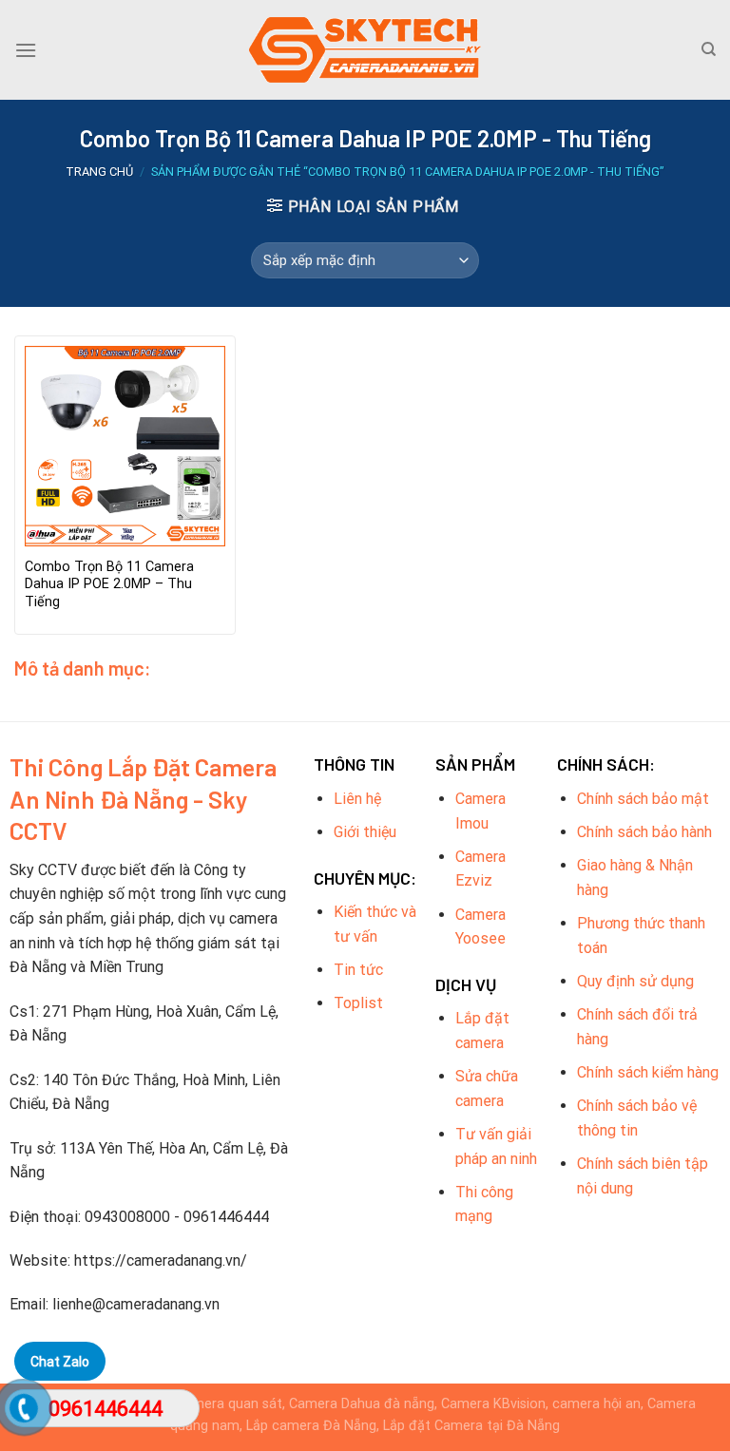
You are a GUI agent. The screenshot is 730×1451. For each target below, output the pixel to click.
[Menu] (25, 50)
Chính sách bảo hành (644, 832)
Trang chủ (99, 171)
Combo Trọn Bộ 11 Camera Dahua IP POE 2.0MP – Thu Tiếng (109, 584)
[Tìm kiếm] (708, 49)
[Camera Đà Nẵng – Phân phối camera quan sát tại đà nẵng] (365, 50)
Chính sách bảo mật (643, 799)
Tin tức (358, 970)
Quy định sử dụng (635, 981)
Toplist (358, 1003)
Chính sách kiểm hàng (648, 1072)
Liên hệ (357, 799)
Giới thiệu (365, 832)
